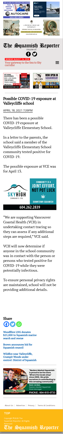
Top (7, 413)
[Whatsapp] (19, 324)
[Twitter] (12, 324)
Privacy (31, 405)
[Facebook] (6, 324)
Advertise (20, 405)
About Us (9, 405)
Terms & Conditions (46, 405)
